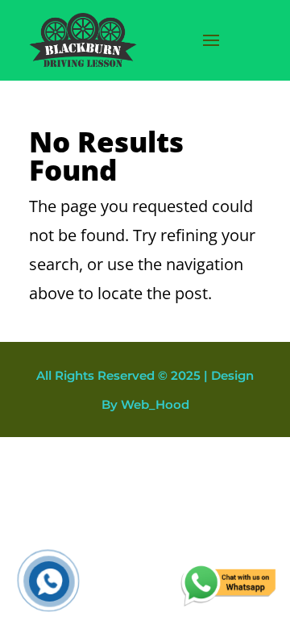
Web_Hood (155, 404)
